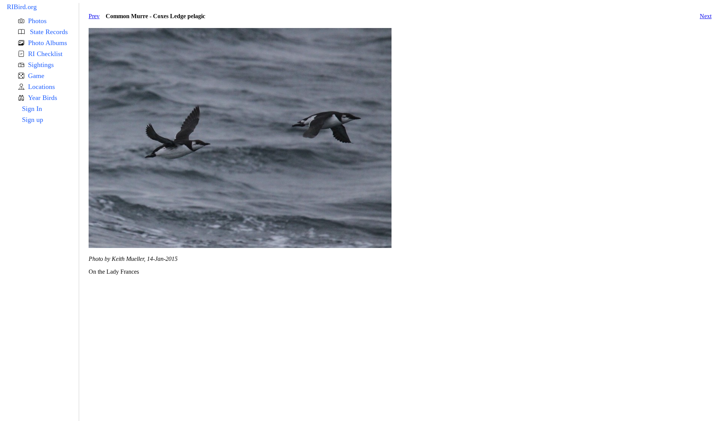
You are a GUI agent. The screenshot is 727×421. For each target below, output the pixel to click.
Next (705, 16)
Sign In (32, 108)
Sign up (32, 119)
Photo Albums (47, 43)
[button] (48, 21)
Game (36, 76)
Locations (41, 86)
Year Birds (42, 97)
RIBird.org (22, 7)
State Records (48, 32)
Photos (37, 21)
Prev (94, 16)
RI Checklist (45, 54)
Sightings (41, 65)
